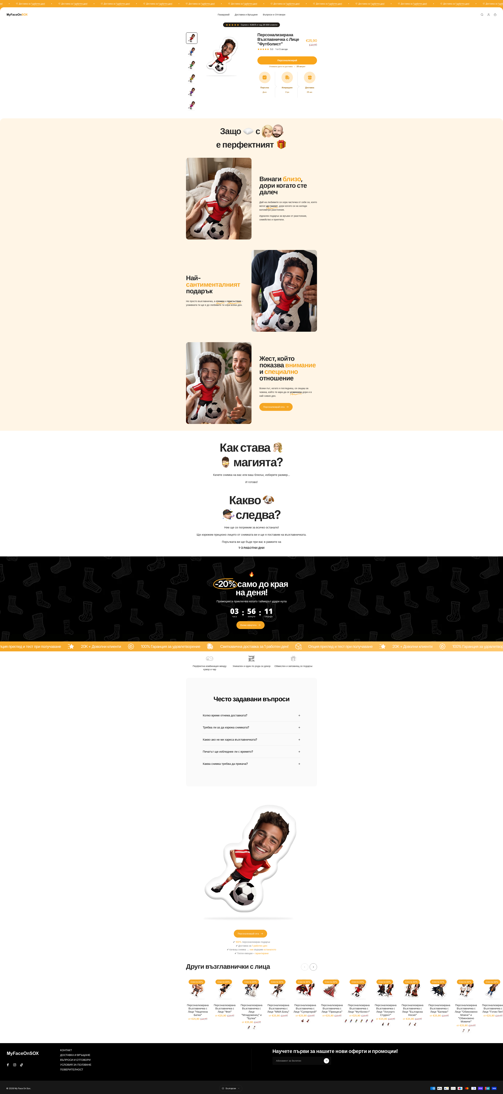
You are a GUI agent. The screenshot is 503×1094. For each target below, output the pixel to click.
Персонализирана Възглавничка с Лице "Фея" (225, 1008)
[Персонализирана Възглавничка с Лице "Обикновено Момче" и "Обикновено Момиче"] (466, 989)
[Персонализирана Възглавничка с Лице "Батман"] (439, 989)
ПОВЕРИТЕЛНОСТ (71, 1069)
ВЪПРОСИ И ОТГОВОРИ (75, 1059)
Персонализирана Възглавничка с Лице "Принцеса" (332, 1008)
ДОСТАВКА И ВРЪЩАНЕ (75, 1055)
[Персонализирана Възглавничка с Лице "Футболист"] (359, 989)
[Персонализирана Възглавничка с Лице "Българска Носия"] (412, 989)
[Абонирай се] (326, 1060)
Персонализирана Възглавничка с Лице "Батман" (439, 1008)
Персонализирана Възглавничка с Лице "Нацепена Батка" (198, 1010)
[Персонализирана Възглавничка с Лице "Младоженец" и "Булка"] (251, 989)
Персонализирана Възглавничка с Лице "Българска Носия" (412, 1010)
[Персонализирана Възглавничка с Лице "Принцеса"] (332, 989)
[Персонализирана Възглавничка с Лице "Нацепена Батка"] (198, 989)
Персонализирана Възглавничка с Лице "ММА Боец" (278, 1008)
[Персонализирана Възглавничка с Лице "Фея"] (225, 989)
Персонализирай (287, 60)
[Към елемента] (191, 38)
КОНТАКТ (66, 1050)
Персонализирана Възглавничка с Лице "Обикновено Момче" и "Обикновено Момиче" (466, 1013)
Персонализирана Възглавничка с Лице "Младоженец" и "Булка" (251, 1012)
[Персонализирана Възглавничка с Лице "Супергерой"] (305, 989)
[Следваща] (238, 61)
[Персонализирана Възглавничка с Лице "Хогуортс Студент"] (386, 989)
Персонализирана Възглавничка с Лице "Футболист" (359, 1008)
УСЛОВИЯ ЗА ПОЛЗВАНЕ (75, 1064)
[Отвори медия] (222, 55)
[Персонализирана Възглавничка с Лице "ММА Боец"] (278, 989)
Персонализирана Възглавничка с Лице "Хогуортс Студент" (386, 1010)
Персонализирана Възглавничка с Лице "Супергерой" (305, 1008)
